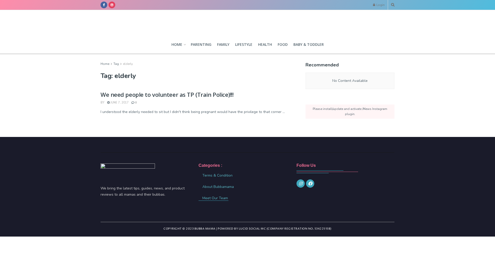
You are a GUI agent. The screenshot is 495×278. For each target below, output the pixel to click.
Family (223, 44)
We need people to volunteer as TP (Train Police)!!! (167, 94)
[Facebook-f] (310, 183)
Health (265, 44)
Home (176, 44)
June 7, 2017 (119, 103)
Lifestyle (243, 44)
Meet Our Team (215, 198)
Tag (116, 64)
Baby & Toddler (308, 44)
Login (380, 5)
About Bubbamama (218, 186)
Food (283, 44)
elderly (128, 64)
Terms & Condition (217, 175)
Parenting (201, 44)
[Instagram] (300, 183)
